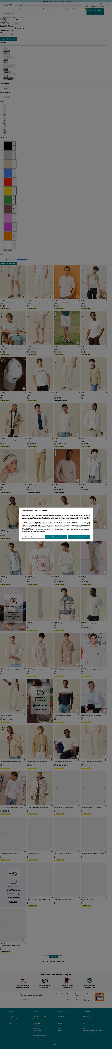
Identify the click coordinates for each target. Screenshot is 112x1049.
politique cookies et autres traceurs (35, 531)
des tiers (80, 522)
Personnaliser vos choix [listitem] (33, 537)
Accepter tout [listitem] (79, 537)
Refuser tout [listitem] (56, 537)
